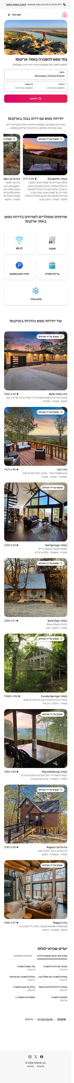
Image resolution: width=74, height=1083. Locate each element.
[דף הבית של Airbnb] (64, 14)
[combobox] (36, 76)
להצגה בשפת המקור (16, 4)
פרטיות (40, 1066)
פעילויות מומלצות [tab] (22, 955)
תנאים (30, 1066)
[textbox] (52, 88)
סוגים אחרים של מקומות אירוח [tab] (52, 955)
